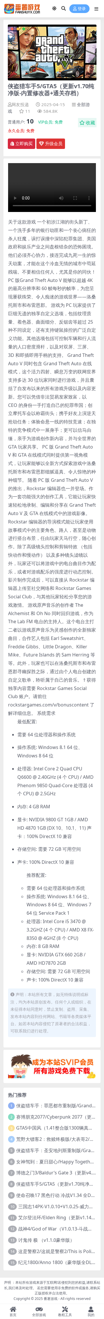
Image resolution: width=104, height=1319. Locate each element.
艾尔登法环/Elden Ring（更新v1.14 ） (57, 1217)
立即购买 (24, 143)
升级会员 (53, 143)
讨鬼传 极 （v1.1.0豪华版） (46, 1240)
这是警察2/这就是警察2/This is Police (57, 1251)
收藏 (90, 122)
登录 (82, 9)
